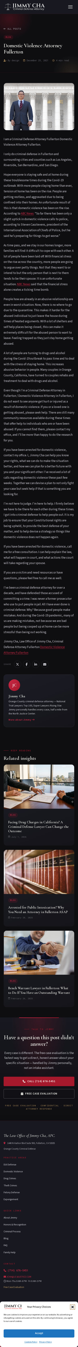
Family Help (10, 1252)
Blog (8, 37)
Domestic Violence (13, 1171)
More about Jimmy (20, 719)
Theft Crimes (10, 1185)
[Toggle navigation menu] (70, 7)
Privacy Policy (45, 1342)
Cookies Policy (30, 1342)
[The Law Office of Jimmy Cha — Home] (25, 7)
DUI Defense (10, 1164)
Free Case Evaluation (41, 1094)
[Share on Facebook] (26, 664)
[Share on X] (17, 664)
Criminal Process (12, 1231)
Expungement (11, 1199)
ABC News (27, 213)
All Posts (14, 28)
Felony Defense (12, 1192)
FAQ (5, 1245)
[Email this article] (44, 664)
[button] (72, 1307)
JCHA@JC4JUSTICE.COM (18, 1276)
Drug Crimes (10, 1178)
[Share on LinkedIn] (35, 664)
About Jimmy (10, 1217)
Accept (39, 1333)
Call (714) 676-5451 (41, 1081)
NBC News (23, 284)
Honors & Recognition (15, 1224)
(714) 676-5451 (18, 1270)
